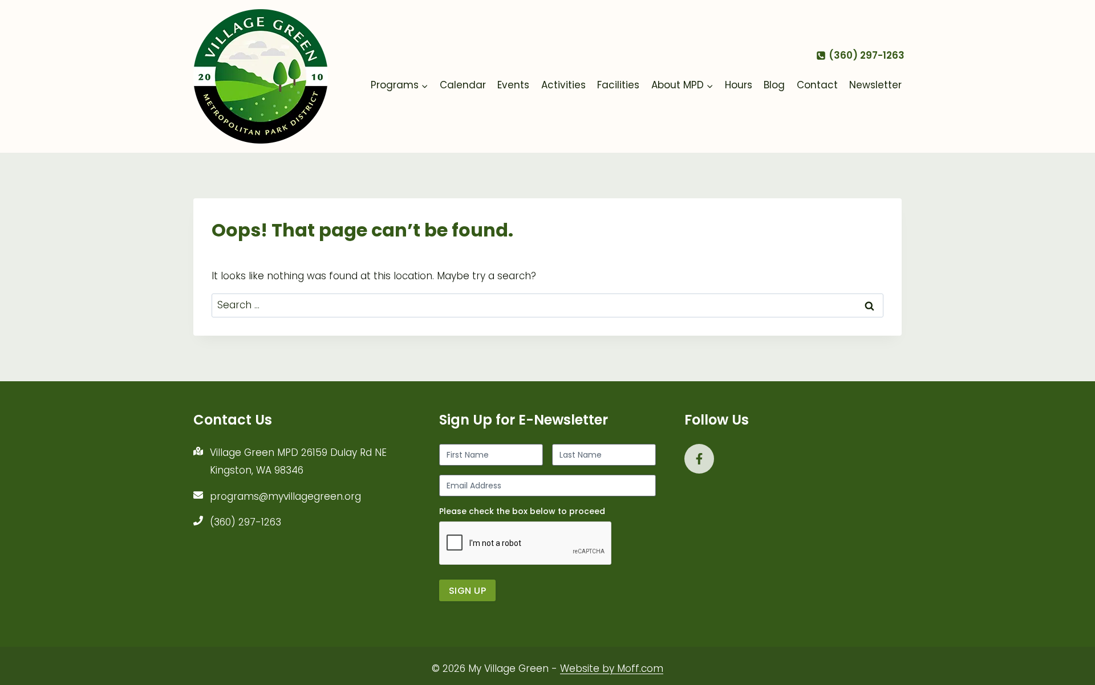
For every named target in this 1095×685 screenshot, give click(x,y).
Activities (563, 85)
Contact (817, 85)
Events (513, 85)
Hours (738, 85)
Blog (774, 85)
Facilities (618, 85)
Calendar (463, 85)
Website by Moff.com (611, 668)
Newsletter (875, 85)
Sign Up (467, 590)
